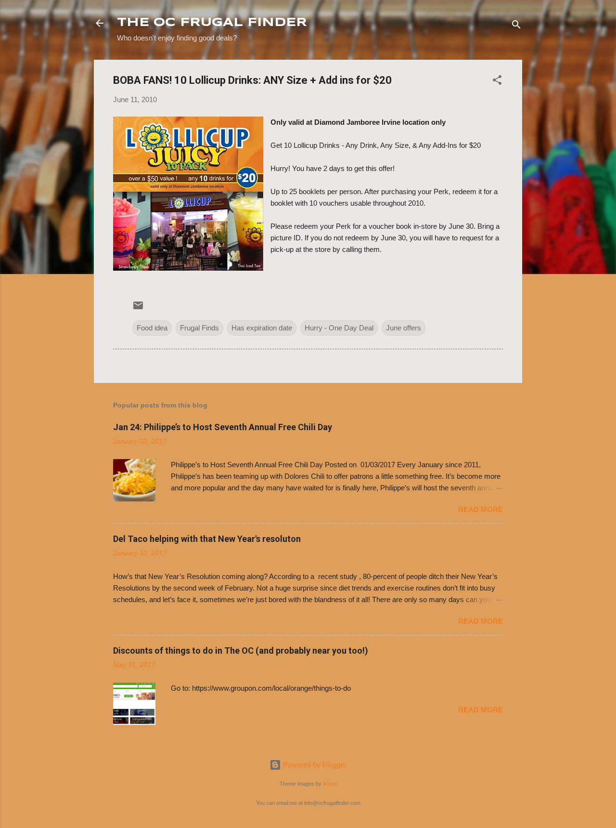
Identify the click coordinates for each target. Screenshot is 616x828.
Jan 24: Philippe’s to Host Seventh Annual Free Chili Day (222, 427)
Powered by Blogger (313, 765)
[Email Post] (138, 308)
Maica (330, 784)
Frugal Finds (199, 328)
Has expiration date (261, 328)
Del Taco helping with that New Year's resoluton (207, 539)
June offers (403, 328)
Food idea (152, 328)
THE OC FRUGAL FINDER (212, 22)
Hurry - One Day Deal (339, 328)
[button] (497, 81)
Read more (480, 509)
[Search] (516, 26)
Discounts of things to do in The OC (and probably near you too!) (240, 650)
